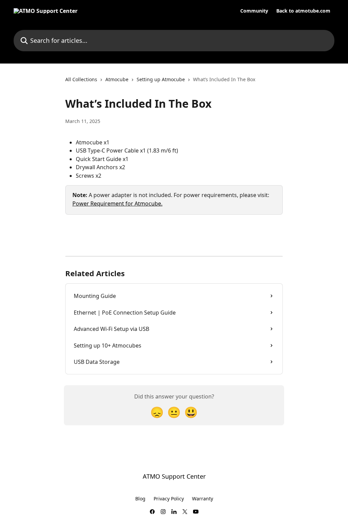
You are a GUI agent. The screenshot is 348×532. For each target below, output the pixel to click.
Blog (140, 498)
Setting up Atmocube (161, 79)
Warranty (202, 498)
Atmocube (116, 79)
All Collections (81, 79)
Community (254, 10)
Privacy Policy (169, 498)
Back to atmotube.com (303, 10)
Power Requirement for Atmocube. (117, 203)
